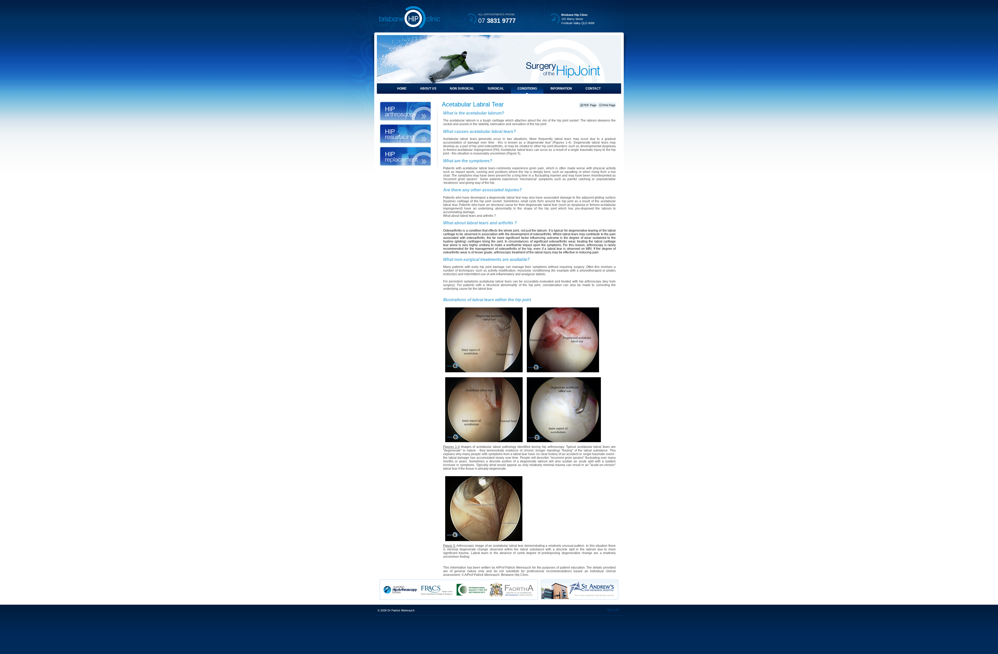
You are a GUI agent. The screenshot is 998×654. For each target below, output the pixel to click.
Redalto (612, 610)
